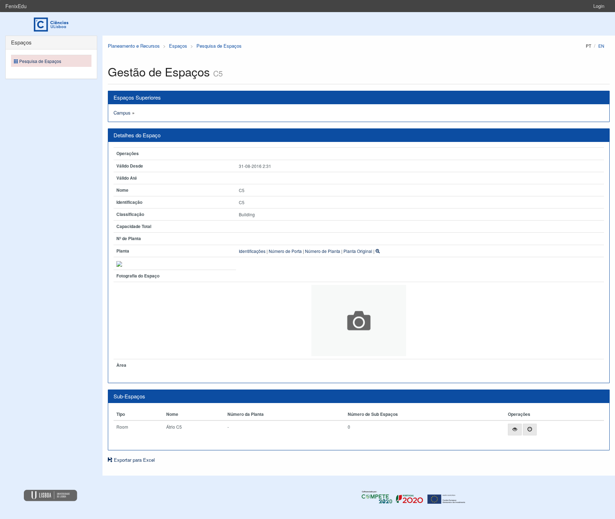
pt (588, 46)
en (601, 46)
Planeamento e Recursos (134, 45)
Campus (122, 112)
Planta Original (357, 251)
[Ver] (515, 429)
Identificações (252, 251)
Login (598, 5)
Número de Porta (285, 251)
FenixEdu (16, 6)
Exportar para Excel (133, 459)
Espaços (178, 45)
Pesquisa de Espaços (219, 45)
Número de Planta (322, 251)
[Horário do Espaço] (530, 429)
